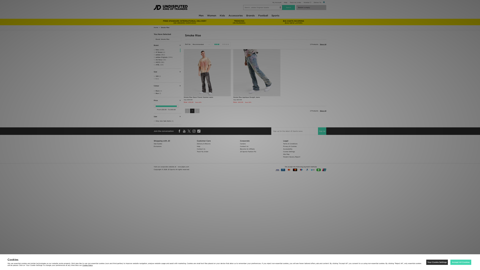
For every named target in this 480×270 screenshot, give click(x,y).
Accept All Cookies (461, 262)
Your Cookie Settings (437, 262)
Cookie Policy (87, 265)
